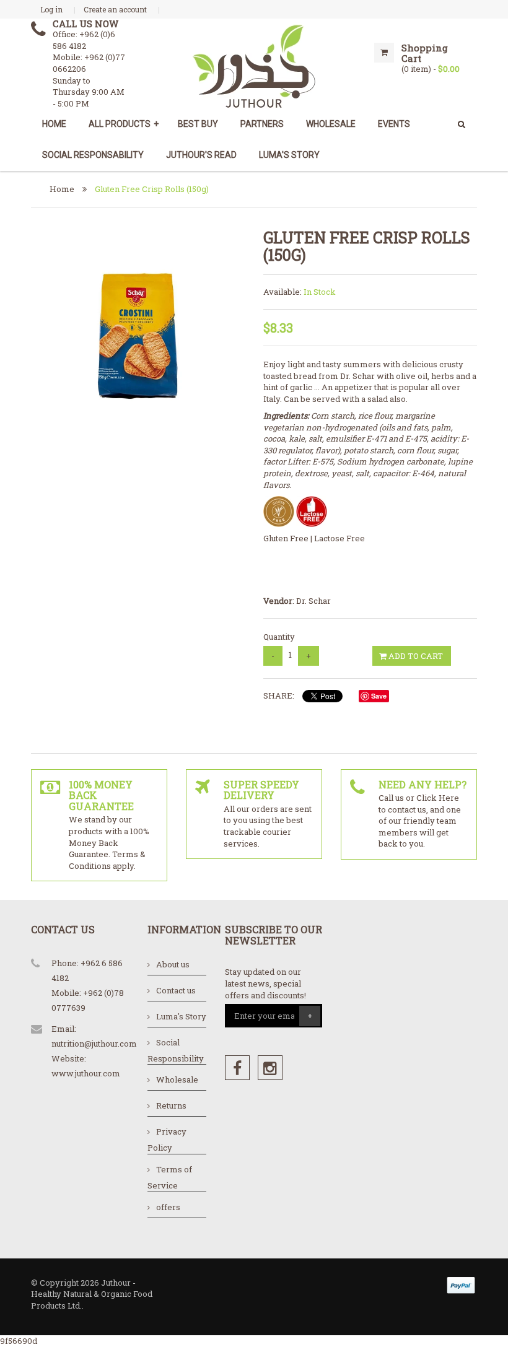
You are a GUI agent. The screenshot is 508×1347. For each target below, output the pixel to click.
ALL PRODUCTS (124, 124)
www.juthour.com (85, 1073)
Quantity (279, 636)
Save (379, 695)
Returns (171, 1105)
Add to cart (415, 655)
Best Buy (198, 124)
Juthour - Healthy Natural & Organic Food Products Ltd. (91, 1294)
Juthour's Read (201, 155)
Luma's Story (289, 155)
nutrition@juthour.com (94, 1043)
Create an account (115, 9)
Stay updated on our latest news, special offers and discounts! (265, 983)
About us (173, 964)
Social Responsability (93, 155)
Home (54, 124)
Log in (51, 9)
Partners (262, 124)
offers (168, 1207)
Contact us (176, 990)
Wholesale (177, 1079)
